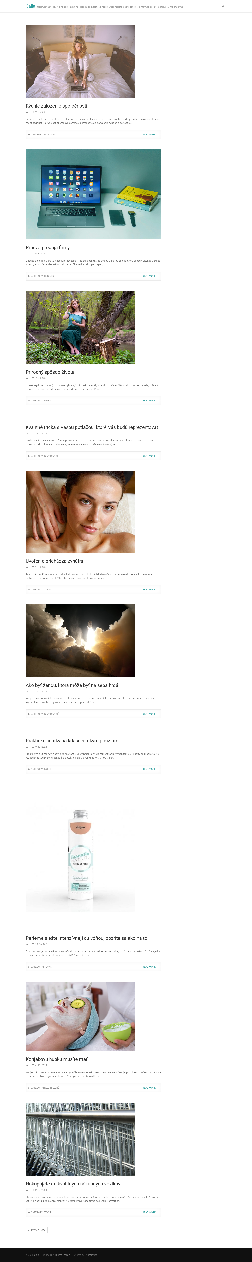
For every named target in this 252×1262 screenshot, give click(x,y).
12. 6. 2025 (41, 433)
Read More (149, 134)
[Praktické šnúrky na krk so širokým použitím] (93, 731)
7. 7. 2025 (40, 378)
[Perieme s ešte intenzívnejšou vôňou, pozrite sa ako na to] (93, 857)
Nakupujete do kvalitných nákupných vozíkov (73, 1184)
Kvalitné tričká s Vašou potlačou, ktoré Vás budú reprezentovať (92, 427)
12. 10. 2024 (41, 944)
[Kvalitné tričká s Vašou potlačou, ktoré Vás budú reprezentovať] (93, 417)
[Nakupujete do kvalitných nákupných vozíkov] (93, 1139)
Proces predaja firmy (48, 247)
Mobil (47, 400)
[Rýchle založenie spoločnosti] (93, 61)
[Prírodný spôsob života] (93, 327)
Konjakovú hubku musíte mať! (57, 1059)
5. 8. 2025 (40, 253)
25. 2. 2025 (41, 691)
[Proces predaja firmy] (93, 194)
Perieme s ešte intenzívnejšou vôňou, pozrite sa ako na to (86, 938)
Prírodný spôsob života (50, 372)
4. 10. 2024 (41, 1065)
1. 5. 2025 (40, 567)
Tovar (48, 589)
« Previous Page (37, 1230)
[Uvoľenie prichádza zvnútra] (93, 512)
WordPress (91, 1255)
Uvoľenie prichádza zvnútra (54, 561)
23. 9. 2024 (41, 1190)
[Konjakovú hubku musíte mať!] (93, 1016)
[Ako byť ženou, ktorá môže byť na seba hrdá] (93, 640)
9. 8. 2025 (40, 112)
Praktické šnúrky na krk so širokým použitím (72, 740)
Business (49, 134)
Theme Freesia (62, 1255)
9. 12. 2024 (41, 746)
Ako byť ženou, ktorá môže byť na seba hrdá (72, 685)
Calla (30, 6)
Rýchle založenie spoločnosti (56, 106)
